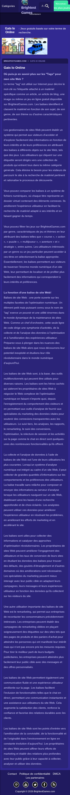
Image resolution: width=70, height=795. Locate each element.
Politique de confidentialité (34, 773)
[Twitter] (35, 784)
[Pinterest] (16, 784)
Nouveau (61, 3)
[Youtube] (25, 784)
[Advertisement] (35, 20)
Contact (12, 773)
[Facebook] (44, 784)
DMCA (56, 773)
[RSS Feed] (53, 784)
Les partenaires (35, 777)
